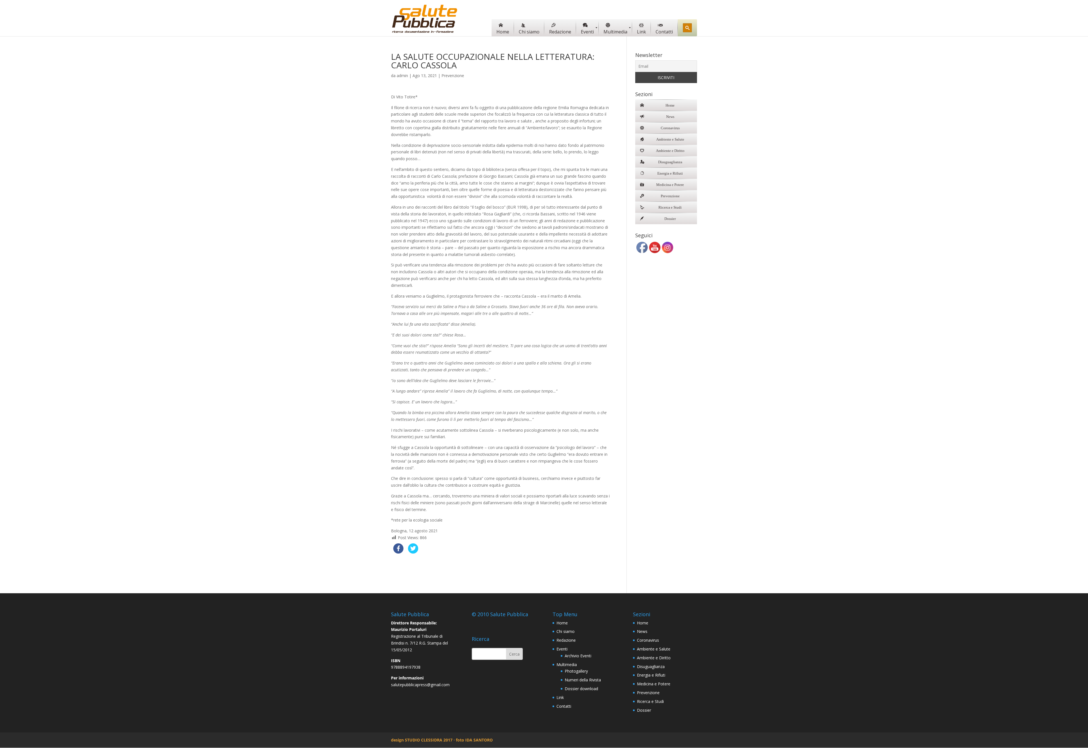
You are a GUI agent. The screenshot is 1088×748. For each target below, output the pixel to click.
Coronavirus (648, 640)
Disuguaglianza (651, 666)
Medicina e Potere (653, 683)
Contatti (563, 706)
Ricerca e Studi (650, 701)
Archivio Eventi (578, 655)
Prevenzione (452, 75)
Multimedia (566, 664)
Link (560, 697)
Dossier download (581, 688)
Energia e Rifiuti (651, 675)
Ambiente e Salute (653, 649)
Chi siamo (565, 631)
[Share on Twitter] (413, 551)
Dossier (644, 710)
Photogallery (576, 671)
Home (562, 623)
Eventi (562, 649)
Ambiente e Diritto (654, 657)
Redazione (566, 640)
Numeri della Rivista (583, 680)
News (642, 631)
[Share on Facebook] (398, 551)
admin (402, 75)
